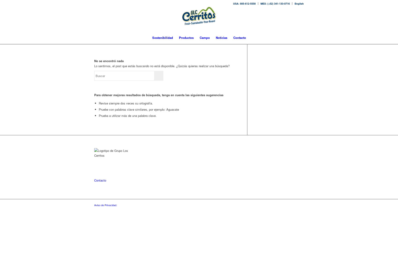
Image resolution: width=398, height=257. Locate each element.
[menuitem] (244, 3)
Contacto (100, 180)
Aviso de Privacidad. (105, 205)
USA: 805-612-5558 (244, 3)
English (299, 3)
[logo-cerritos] (199, 19)
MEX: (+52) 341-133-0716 (275, 3)
